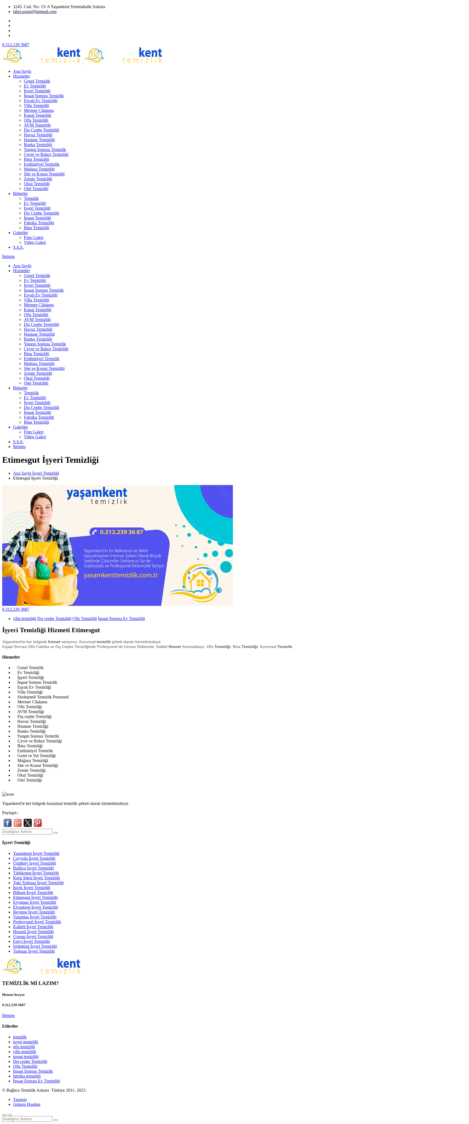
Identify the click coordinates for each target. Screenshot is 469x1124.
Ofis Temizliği (36, 120)
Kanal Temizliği (37, 115)
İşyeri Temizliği (37, 91)
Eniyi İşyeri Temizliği (31, 941)
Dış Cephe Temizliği (41, 130)
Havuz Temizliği (38, 135)
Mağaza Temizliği (39, 169)
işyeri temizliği (25, 1042)
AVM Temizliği (37, 125)
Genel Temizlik (37, 81)
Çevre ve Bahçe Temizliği (46, 154)
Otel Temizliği (36, 188)
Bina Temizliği (36, 159)
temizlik (20, 1037)
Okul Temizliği (37, 183)
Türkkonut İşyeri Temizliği (36, 873)
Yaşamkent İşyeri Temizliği (36, 853)
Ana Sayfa (22, 71)
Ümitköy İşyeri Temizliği (34, 863)
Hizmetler (21, 76)
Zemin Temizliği (38, 179)
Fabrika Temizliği (39, 223)
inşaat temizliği (26, 1056)
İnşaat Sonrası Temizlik (44, 95)
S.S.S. (18, 247)
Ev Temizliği (35, 86)
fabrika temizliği (27, 1076)
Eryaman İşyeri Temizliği (34, 902)
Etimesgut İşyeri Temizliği (35, 897)
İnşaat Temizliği (37, 218)
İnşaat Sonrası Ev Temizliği (121, 618)
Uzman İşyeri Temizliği (33, 936)
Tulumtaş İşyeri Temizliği (34, 917)
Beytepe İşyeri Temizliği (34, 912)
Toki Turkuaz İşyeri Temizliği (38, 882)
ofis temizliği (24, 1046)
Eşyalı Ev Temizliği (41, 100)
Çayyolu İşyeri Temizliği (34, 858)
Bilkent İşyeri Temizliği (33, 892)
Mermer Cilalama (39, 110)
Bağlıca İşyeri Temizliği (33, 868)
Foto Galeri (33, 237)
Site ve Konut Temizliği (44, 174)
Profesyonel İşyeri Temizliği (37, 922)
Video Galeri (35, 242)
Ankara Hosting (26, 1104)
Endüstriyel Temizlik (41, 164)
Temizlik (31, 198)
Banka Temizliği (38, 144)
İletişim (8, 256)
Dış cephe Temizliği (54, 618)
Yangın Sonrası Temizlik (45, 149)
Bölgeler (20, 193)
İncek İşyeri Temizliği (31, 887)
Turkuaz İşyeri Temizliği (34, 951)
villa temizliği (24, 618)
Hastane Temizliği (39, 139)
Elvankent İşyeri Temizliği (35, 907)
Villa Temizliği (36, 105)
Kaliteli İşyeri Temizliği (33, 926)
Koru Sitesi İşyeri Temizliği (36, 878)
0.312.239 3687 (15, 609)
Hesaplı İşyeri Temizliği (33, 931)
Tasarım (20, 1099)
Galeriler (20, 232)
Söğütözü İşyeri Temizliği (35, 946)
